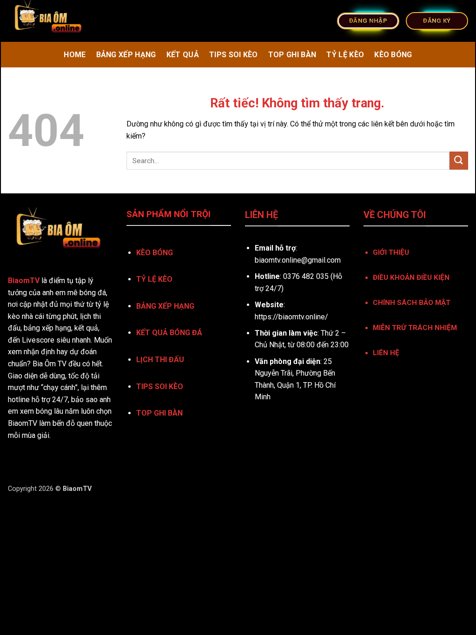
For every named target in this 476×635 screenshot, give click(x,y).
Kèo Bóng (393, 54)
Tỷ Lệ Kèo (345, 54)
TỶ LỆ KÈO (154, 279)
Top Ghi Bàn (292, 54)
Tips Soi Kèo (233, 54)
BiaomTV (24, 280)
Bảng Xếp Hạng (126, 54)
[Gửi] (459, 161)
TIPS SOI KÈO (159, 386)
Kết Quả (182, 54)
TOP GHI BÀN (159, 413)
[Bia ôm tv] (123, 21)
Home (75, 54)
